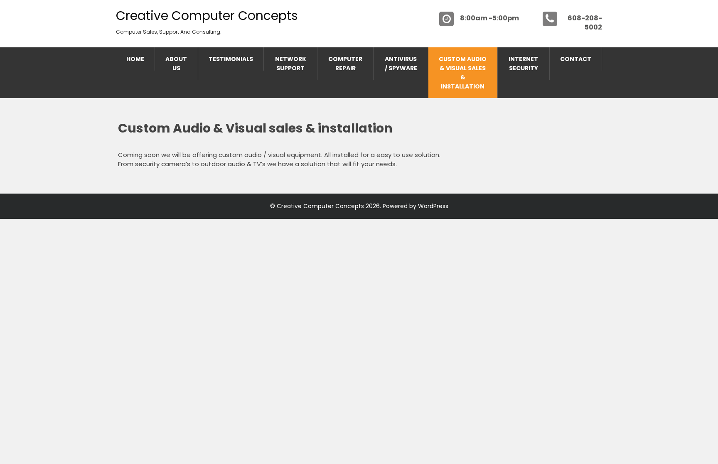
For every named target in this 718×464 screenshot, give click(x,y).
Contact (575, 59)
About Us (176, 63)
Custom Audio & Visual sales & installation (463, 73)
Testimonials (231, 59)
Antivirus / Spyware (401, 63)
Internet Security (523, 63)
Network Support (290, 63)
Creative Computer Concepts (207, 16)
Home (135, 59)
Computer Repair (345, 63)
